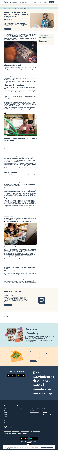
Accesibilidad (25, 433)
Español (35, 2)
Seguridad (20, 433)
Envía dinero (7, 28)
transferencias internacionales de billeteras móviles (20, 259)
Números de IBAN (33, 416)
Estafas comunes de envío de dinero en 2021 (23, 221)
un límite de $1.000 (31, 191)
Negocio (21, 5)
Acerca (5, 408)
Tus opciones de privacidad (9, 422)
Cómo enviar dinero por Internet (21, 112)
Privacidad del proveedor (25, 431)
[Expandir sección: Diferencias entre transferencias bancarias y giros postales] (52, 41)
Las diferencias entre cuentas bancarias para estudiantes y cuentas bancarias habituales (20, 273)
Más (50, 5)
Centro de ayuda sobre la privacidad (10, 433)
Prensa (5, 412)
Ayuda (40, 2)
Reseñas (5, 420)
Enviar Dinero (15, 2)
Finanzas (43, 5)
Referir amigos (32, 420)
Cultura (14, 5)
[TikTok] (47, 417)
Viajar (37, 5)
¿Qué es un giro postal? (42, 37)
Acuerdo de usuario (7, 431)
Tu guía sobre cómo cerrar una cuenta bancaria (13, 274)
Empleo (5, 416)
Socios (31, 414)
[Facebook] (43, 415)
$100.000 (24, 194)
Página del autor (8, 304)
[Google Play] (21, 375)
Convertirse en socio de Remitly (35, 418)
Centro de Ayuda (31, 267)
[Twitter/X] (47, 415)
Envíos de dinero (6, 5)
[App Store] (11, 375)
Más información (42, 43)
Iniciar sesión (45, 2)
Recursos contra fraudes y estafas (34, 413)
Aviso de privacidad (15, 431)
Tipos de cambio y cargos (23, 2)
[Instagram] (50, 415)
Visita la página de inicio (8, 267)
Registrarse (51, 2)
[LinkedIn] (43, 417)
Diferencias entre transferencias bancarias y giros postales (44, 41)
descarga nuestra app (17, 267)
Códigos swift (32, 410)
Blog (5, 410)
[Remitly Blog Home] (7, 2)
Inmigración (29, 5)
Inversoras (6, 418)
